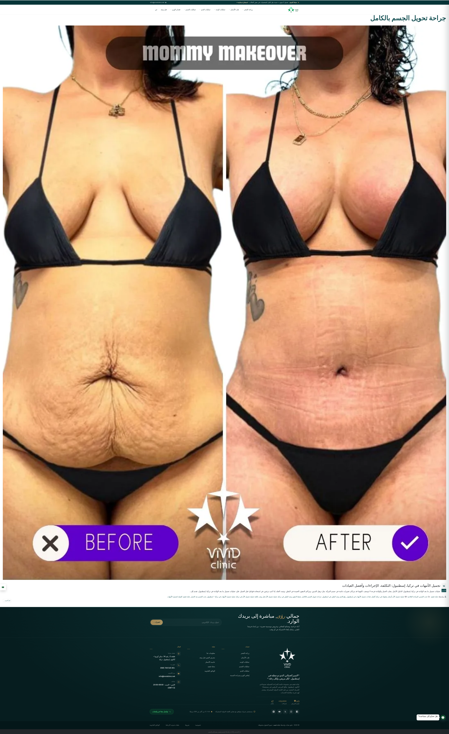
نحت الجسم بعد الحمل (198, 597)
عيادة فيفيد (434, 597)
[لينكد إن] (273, 711)
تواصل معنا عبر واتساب (160, 711)
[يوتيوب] (279, 711)
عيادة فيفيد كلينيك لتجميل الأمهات (178, 597)
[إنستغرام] (291, 711)
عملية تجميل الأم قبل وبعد (268, 597)
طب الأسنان (235, 10)
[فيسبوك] (297, 711)
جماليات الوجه (220, 10)
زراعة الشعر (248, 10)
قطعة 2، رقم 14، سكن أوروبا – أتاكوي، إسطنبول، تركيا (164, 657)
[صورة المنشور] (224, 302)
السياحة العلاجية (412, 597)
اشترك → (156, 622)
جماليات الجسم (191, 10)
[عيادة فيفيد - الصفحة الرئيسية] (293, 10)
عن (156, 10)
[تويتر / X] (285, 711)
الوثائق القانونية (210, 671)
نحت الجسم (423, 597)
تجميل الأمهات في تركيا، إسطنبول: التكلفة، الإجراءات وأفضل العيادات (391, 585)
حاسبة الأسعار (210, 662)
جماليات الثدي (205, 10)
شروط (187, 725)
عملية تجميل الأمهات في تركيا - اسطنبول (221, 597)
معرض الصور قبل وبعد (207, 658)
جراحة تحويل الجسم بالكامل (311, 597)
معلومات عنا (211, 653)
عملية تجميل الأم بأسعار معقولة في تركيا (390, 597)
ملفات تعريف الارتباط (172, 725)
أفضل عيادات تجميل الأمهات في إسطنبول (361, 597)
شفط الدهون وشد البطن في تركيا (289, 597)
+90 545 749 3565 (167, 668)
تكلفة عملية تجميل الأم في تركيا (247, 597)
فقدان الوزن (176, 10)
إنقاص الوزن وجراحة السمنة (239, 675)
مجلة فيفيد (211, 666)
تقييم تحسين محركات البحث (216, 732)
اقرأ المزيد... (7, 600)
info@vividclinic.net (167, 676)
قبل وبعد (164, 10)
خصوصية (198, 725)
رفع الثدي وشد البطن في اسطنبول (334, 597)
